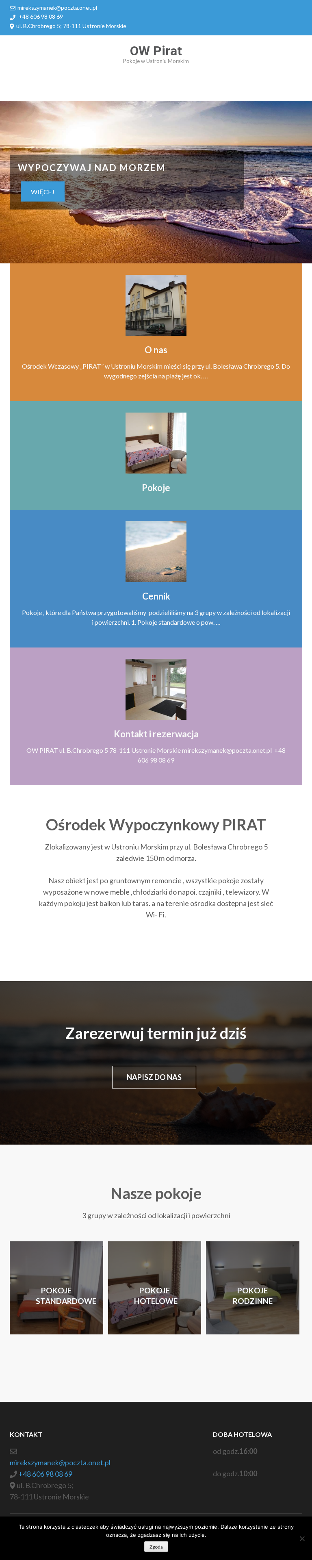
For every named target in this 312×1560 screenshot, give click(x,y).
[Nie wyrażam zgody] (302, 1538)
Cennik (156, 596)
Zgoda (156, 1547)
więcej (42, 191)
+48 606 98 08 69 (41, 16)
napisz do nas (154, 1077)
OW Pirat (156, 51)
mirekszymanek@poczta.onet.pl (57, 7)
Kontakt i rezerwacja (156, 733)
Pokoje (156, 487)
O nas (156, 349)
